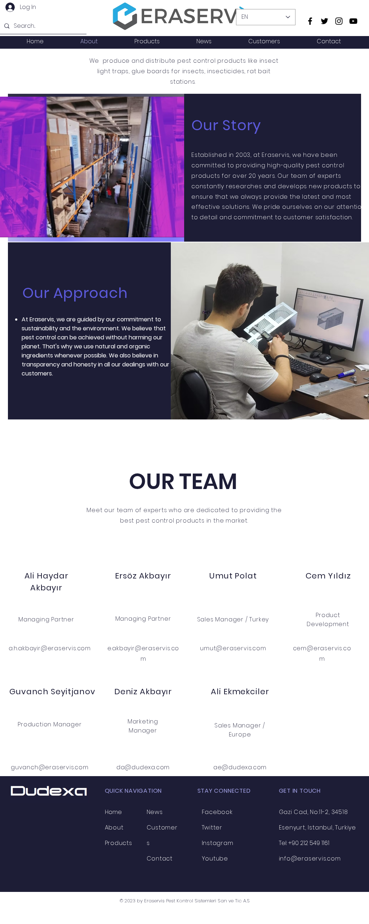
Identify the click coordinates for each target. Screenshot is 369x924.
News (155, 812)
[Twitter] (324, 21)
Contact (160, 858)
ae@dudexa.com (240, 767)
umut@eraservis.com (233, 648)
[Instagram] (339, 21)
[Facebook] (310, 21)
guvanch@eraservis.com (50, 767)
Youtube (215, 858)
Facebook (217, 812)
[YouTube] (353, 21)
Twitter (212, 827)
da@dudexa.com (143, 767)
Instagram (218, 843)
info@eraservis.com (310, 858)
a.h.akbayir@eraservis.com (50, 648)
